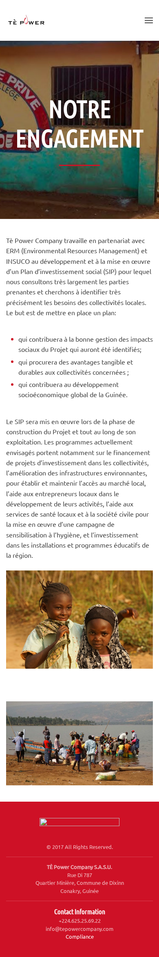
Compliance (80, 936)
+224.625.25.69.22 (80, 920)
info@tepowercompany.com (79, 928)
